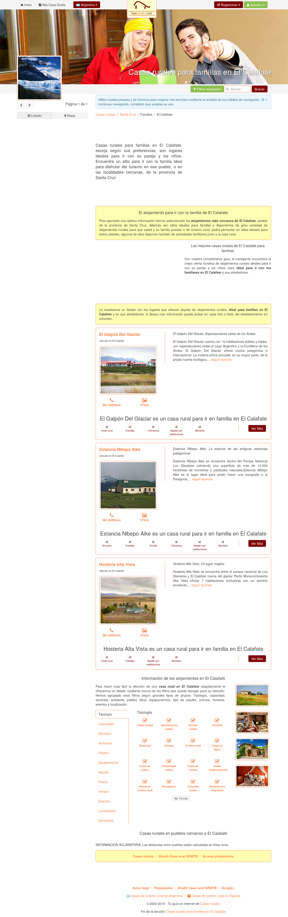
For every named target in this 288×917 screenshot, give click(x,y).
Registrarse (229, 4)
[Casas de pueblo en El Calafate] (145, 761)
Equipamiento (108, 762)
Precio (103, 782)
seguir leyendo (221, 359)
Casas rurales (105, 114)
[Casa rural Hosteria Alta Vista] (128, 600)
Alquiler (104, 772)
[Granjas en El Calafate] (169, 740)
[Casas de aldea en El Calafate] (217, 740)
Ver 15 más (181, 798)
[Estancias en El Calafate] (145, 740)
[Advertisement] (177, 131)
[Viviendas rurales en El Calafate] (193, 781)
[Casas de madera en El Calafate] (193, 761)
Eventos (104, 801)
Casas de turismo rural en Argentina (156, 895)
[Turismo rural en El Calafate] (193, 740)
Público (104, 753)
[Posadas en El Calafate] (217, 720)
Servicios (105, 733)
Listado (36, 115)
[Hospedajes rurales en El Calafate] (169, 761)
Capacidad (106, 724)
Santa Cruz (128, 114)
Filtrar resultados (208, 89)
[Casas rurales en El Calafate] (145, 720)
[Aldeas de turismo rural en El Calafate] (145, 781)
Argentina (87, 4)
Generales (106, 820)
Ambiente (105, 743)
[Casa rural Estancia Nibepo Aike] (128, 485)
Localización (107, 810)
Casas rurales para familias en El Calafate (196, 911)
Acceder (256, 4)
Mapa (70, 115)
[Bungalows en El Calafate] (169, 781)
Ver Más (257, 428)
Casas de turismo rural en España (215, 895)
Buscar (260, 89)
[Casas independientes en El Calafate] (217, 761)
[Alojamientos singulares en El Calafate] (217, 781)
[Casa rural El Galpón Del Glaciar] (128, 370)
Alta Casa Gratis (53, 4)
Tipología (105, 714)
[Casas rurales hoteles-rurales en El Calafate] (193, 720)
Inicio (27, 4)
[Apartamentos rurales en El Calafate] (169, 720)
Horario (104, 791)
